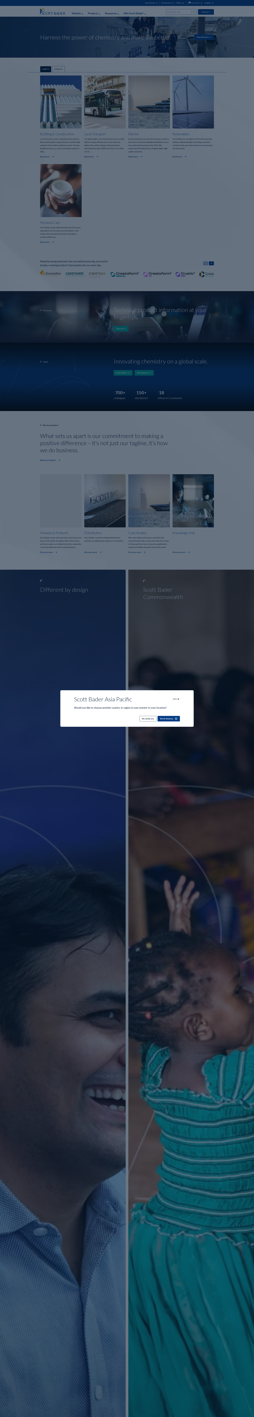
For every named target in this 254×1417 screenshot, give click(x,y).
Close (175, 699)
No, (148, 718)
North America (166, 718)
